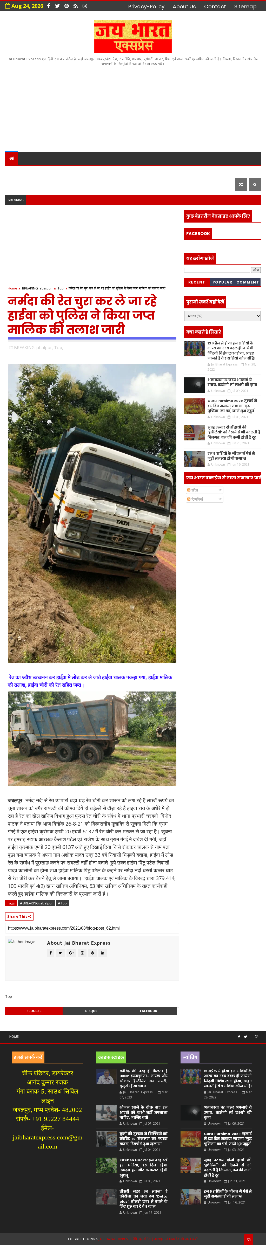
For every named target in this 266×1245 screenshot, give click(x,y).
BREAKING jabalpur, (33, 347)
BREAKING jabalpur (37, 288)
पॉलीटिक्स (154, 171)
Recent (196, 282)
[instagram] (85, 6)
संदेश (194, 490)
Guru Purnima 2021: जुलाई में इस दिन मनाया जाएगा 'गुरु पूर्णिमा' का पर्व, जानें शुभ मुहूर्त (232, 405)
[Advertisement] (133, 108)
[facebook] (48, 6)
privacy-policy (146, 6)
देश (12, 171)
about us (184, 6)
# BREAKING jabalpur (36, 903)
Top (61, 288)
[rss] (75, 6)
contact (215, 6)
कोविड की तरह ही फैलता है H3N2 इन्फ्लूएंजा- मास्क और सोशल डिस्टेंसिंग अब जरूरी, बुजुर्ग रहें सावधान (143, 1079)
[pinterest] (66, 6)
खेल (178, 171)
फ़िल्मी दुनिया (61, 184)
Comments (248, 283)
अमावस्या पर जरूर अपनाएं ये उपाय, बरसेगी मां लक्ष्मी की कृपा (232, 382)
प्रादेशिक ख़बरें (70, 171)
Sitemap (245, 6)
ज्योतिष (105, 171)
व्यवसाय (198, 171)
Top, (58, 347)
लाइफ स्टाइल (23, 184)
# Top (62, 903)
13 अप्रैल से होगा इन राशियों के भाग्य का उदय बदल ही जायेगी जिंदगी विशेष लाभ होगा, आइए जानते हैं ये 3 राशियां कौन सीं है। (231, 351)
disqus (91, 1011)
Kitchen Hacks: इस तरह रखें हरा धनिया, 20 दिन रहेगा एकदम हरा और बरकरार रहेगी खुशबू (143, 1168)
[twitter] (57, 6)
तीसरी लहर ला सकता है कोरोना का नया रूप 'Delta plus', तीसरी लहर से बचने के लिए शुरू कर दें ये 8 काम (143, 1199)
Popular (222, 282)
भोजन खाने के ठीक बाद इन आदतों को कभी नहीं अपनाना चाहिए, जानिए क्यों (143, 1112)
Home (12, 288)
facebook (148, 1011)
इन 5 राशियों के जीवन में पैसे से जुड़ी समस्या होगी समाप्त (231, 456)
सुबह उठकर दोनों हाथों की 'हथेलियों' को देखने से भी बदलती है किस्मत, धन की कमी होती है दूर (234, 432)
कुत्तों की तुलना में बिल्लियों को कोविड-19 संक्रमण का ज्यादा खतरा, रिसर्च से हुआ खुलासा (143, 1138)
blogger (34, 1011)
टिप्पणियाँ (196, 499)
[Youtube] (251, 1034)
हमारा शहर (35, 171)
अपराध (128, 171)
